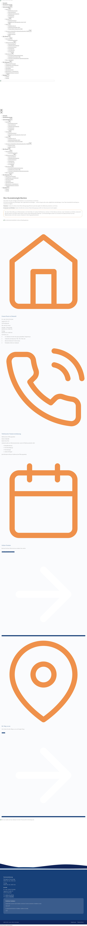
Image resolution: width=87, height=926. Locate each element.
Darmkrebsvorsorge (7, 4)
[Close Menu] (1, 112)
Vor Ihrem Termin (9, 66)
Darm (6, 9)
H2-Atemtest (11, 16)
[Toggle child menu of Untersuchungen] (14, 42)
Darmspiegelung (12, 12)
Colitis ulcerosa (11, 34)
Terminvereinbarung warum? (12, 72)
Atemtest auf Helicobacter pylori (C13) (17, 22)
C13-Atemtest (11, 50)
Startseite (5, 3)
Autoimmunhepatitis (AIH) (14, 27)
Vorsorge (7, 38)
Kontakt (5, 75)
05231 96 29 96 (9, 895)
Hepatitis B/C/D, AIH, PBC (14, 56)
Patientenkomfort (9, 69)
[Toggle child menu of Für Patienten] (10, 62)
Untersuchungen (9, 42)
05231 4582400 (9, 896)
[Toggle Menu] (1, 110)
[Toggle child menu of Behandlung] (12, 53)
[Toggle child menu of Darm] (9, 9)
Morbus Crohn (11, 32)
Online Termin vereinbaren (6, 925)
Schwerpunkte (6, 7)
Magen (7, 19)
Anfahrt (7, 76)
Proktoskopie (11, 15)
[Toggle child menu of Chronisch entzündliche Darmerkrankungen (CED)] (30, 31)
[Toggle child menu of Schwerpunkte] (11, 6)
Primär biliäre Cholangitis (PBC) (15, 29)
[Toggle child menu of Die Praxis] (9, 36)
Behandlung (8, 53)
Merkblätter (8, 68)
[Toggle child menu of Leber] (9, 24)
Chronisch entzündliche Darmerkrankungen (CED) (17, 31)
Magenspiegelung (12, 20)
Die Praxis (5, 36)
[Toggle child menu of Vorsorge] (11, 38)
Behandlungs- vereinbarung (11, 71)
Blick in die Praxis (9, 60)
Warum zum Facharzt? (10, 63)
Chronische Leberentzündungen (15, 55)
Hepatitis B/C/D (12, 25)
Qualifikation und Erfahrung (11, 65)
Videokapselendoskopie (13, 13)
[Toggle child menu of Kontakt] (8, 75)
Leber (6, 24)
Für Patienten (6, 62)
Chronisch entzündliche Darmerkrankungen (18, 58)
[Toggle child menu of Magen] (10, 19)
